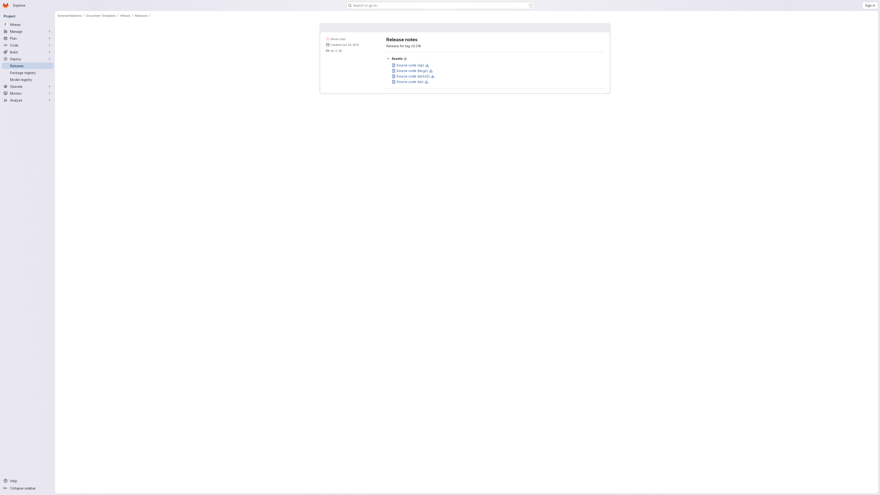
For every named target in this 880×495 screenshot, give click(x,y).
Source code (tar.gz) (412, 71)
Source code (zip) (410, 65)
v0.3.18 (336, 51)
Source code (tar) (410, 82)
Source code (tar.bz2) (413, 76)
